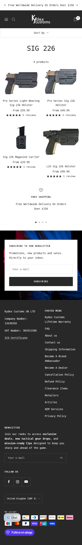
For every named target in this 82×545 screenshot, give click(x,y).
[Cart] (75, 19)
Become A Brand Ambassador (55, 358)
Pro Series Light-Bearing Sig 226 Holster (21, 103)
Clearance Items (56, 388)
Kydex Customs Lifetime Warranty (58, 319)
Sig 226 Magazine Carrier (21, 156)
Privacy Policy (55, 416)
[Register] (61, 457)
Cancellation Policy (59, 374)
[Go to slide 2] (39, 222)
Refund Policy (55, 381)
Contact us (52, 342)
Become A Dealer (56, 367)
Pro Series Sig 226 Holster (61, 103)
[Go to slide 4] (46, 222)
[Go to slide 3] (42, 222)
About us (51, 335)
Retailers (52, 395)
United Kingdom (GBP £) (21, 498)
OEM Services (54, 409)
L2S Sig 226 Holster (61, 166)
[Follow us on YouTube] (26, 481)
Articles (51, 402)
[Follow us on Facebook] (9, 481)
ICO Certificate (16, 337)
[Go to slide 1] (35, 222)
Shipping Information (60, 349)
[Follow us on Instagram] (17, 481)
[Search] (13, 19)
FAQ (47, 328)
